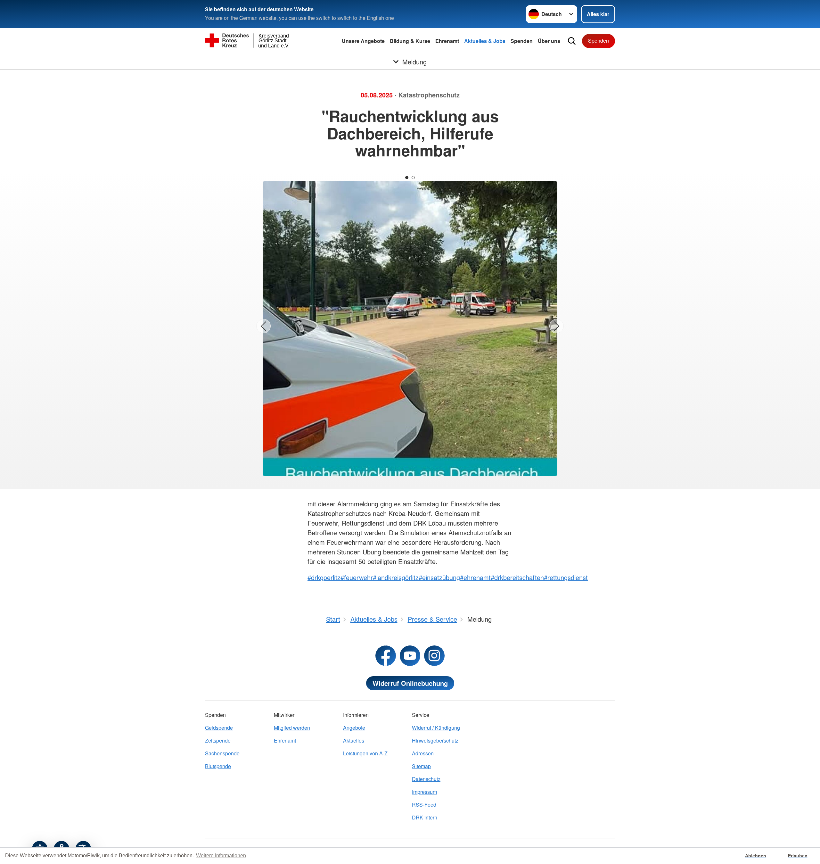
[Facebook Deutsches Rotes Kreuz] (385, 655)
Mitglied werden (292, 727)
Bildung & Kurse (410, 41)
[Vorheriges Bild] (263, 326)
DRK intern (424, 817)
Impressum (424, 791)
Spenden (522, 41)
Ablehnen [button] (755, 855)
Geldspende (219, 727)
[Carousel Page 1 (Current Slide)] (406, 177)
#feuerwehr (356, 577)
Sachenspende (222, 753)
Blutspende (218, 766)
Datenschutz (426, 779)
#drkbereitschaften (517, 577)
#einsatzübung (439, 577)
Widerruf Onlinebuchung (410, 683)
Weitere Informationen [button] (221, 855)
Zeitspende (218, 740)
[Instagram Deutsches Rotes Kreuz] (434, 655)
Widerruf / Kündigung (436, 727)
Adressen (423, 753)
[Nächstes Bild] (556, 326)
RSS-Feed (424, 804)
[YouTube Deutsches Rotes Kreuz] (410, 655)
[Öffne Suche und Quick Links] (572, 41)
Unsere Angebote (363, 41)
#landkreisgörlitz (396, 577)
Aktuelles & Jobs (484, 41)
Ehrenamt (447, 41)
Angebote (354, 727)
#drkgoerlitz (324, 577)
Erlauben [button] (798, 855)
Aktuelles (353, 740)
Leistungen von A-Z (365, 753)
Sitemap (421, 766)
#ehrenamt (475, 577)
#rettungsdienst (566, 577)
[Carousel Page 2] (413, 177)
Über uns (549, 41)
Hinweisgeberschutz (435, 740)
